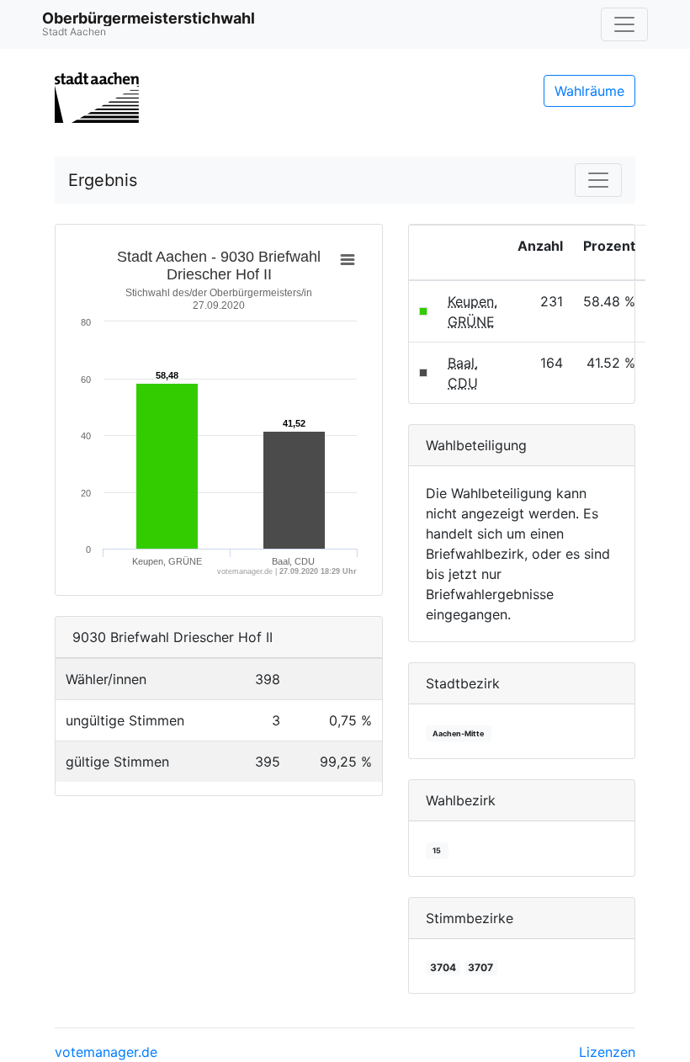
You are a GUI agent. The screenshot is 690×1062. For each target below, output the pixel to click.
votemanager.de (106, 1051)
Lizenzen (607, 1051)
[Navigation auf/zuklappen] (624, 24)
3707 (480, 967)
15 (437, 850)
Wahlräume (589, 90)
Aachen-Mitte (458, 733)
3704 (443, 967)
